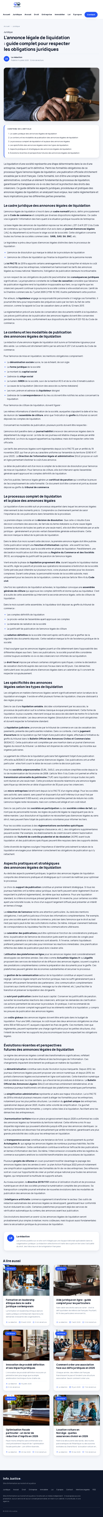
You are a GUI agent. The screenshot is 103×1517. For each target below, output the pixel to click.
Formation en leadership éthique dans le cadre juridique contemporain (20, 1303)
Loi (69, 14)
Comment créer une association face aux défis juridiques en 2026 (75, 1366)
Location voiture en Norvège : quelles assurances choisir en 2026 (72, 1433)
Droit (36, 14)
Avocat (28, 14)
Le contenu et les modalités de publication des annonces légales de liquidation (44, 137)
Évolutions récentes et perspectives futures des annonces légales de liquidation (45, 153)
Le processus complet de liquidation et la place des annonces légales (40, 141)
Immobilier (60, 14)
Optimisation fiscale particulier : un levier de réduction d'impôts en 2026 (22, 1433)
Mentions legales (83, 1489)
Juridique (17, 14)
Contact (91, 14)
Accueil (6, 14)
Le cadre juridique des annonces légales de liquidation (33, 133)
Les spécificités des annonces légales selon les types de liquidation (39, 145)
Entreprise (47, 14)
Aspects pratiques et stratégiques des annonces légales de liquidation (40, 149)
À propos (77, 14)
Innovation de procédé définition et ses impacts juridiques (25, 1366)
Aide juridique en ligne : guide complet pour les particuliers (73, 1301)
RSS (94, 1489)
